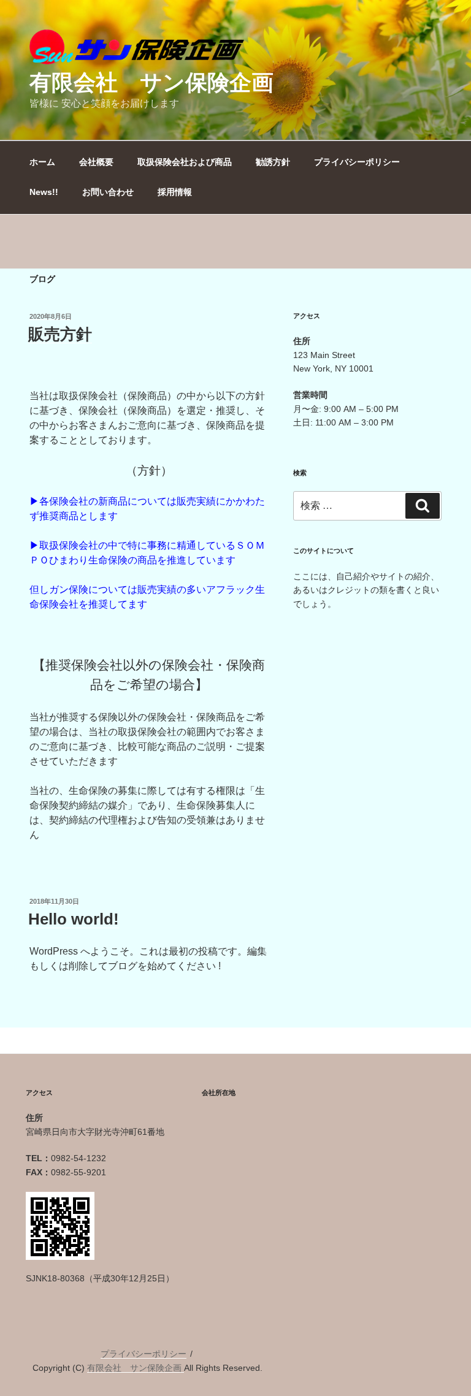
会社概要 (96, 162)
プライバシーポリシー (357, 162)
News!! (43, 192)
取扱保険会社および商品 (184, 162)
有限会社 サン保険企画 (151, 82)
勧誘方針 (273, 162)
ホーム (42, 162)
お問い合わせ (108, 192)
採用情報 (175, 192)
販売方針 (60, 334)
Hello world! (73, 919)
